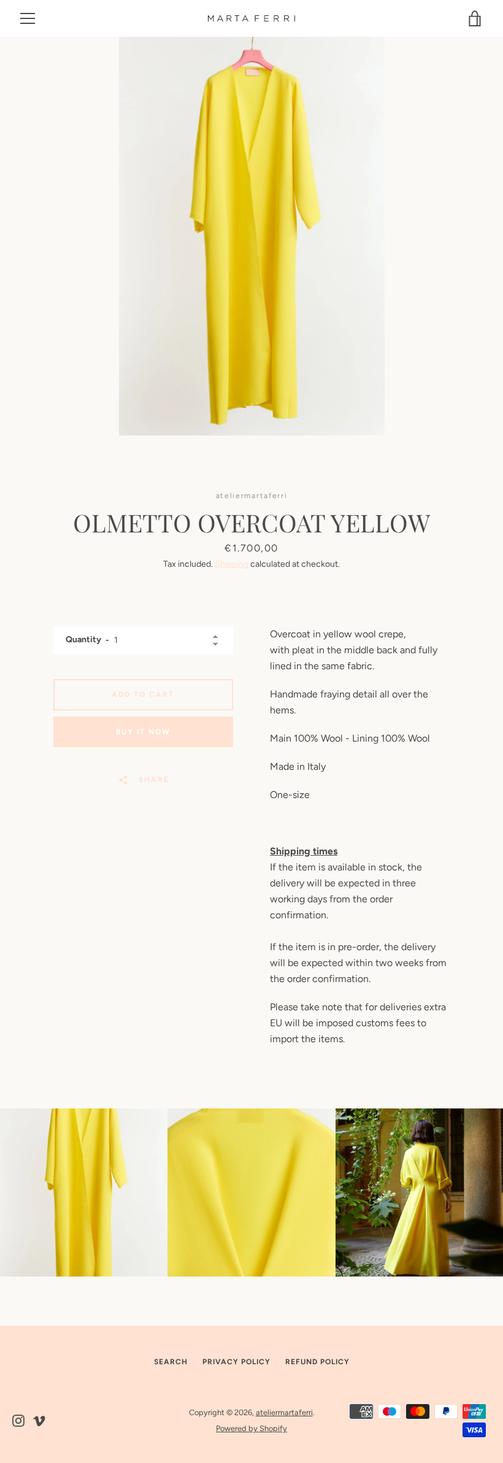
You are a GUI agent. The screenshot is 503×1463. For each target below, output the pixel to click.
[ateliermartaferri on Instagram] (18, 1420)
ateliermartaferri (284, 1412)
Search (171, 1361)
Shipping (231, 564)
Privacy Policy (236, 1361)
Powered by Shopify (251, 1428)
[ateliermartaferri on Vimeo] (39, 1420)
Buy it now (143, 732)
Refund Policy (317, 1361)
